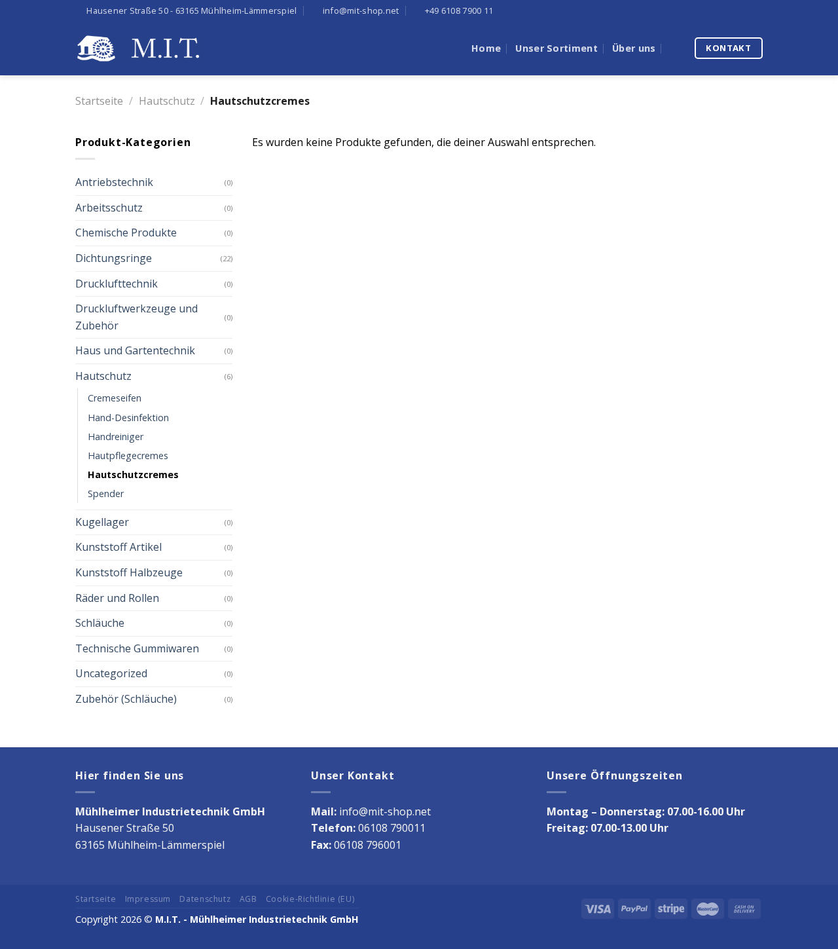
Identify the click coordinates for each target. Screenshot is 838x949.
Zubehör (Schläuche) (126, 699)
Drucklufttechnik (116, 283)
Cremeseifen (114, 398)
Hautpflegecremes (128, 455)
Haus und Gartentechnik (135, 350)
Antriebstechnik (114, 182)
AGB (248, 898)
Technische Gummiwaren (137, 648)
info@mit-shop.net (385, 811)
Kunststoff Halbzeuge (129, 572)
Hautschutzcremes (133, 474)
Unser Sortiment (556, 48)
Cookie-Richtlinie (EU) (310, 898)
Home (486, 48)
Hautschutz (167, 101)
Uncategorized (111, 673)
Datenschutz (204, 898)
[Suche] (675, 48)
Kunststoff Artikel (118, 547)
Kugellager (102, 522)
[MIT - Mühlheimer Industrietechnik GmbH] (140, 48)
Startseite (99, 101)
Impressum (148, 898)
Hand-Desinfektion (128, 417)
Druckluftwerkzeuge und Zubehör (136, 317)
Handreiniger (115, 436)
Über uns (633, 48)
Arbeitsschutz (109, 207)
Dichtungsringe (113, 258)
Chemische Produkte (126, 232)
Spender (106, 493)
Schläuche (99, 623)
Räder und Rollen (117, 598)
